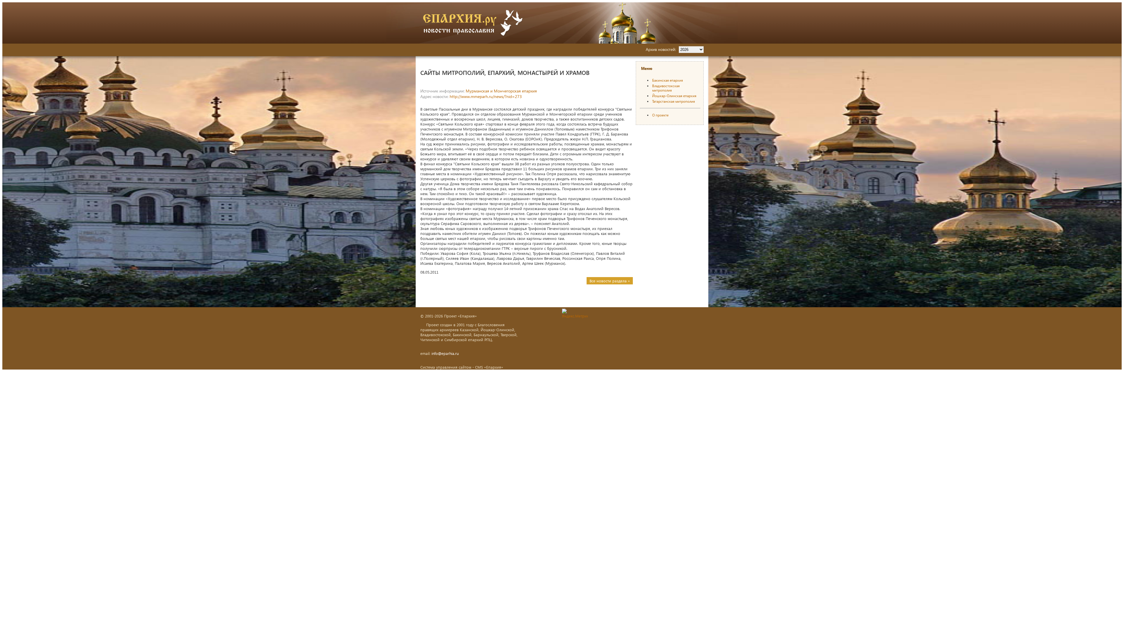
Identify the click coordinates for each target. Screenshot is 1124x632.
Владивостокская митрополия (666, 88)
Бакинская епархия (667, 80)
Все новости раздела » (610, 280)
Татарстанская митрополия (673, 101)
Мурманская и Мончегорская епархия (501, 91)
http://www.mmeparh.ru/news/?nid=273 (486, 96)
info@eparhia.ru (445, 353)
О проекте (660, 115)
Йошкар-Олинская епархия (674, 96)
